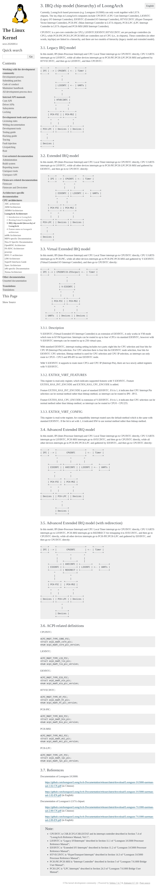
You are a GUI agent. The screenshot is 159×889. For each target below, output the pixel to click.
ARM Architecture (13, 207)
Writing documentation (13, 124)
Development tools (11, 128)
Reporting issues (10, 167)
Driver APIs (8, 104)
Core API (7, 100)
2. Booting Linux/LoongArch (19, 220)
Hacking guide (9, 136)
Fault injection (9, 143)
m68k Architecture (13, 235)
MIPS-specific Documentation (18, 238)
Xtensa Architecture (13, 272)
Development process (13, 77)
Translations (8, 289)
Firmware (7, 183)
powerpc (8, 252)
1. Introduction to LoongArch (19, 217)
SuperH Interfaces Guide (15, 262)
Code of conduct (10, 84)
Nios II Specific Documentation (19, 242)
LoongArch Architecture (16, 213)
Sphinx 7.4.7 (115, 883)
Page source (145, 883)
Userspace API (9, 174)
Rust (4, 151)
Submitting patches (11, 80)
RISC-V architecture (14, 255)
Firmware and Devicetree (14, 187)
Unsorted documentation (14, 280)
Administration (9, 160)
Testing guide (9, 132)
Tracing (6, 139)
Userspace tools (10, 171)
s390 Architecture (12, 258)
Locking (6, 112)
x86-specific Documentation (17, 268)
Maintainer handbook (12, 88)
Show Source (9, 302)
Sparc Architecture (13, 265)
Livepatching (8, 147)
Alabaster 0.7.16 (131, 883)
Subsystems (8, 108)
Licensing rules (9, 121)
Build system (8, 163)
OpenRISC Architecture (15, 245)
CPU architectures (12, 200)
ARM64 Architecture (14, 210)
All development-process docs (17, 91)
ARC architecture (12, 204)
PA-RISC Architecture (14, 248)
